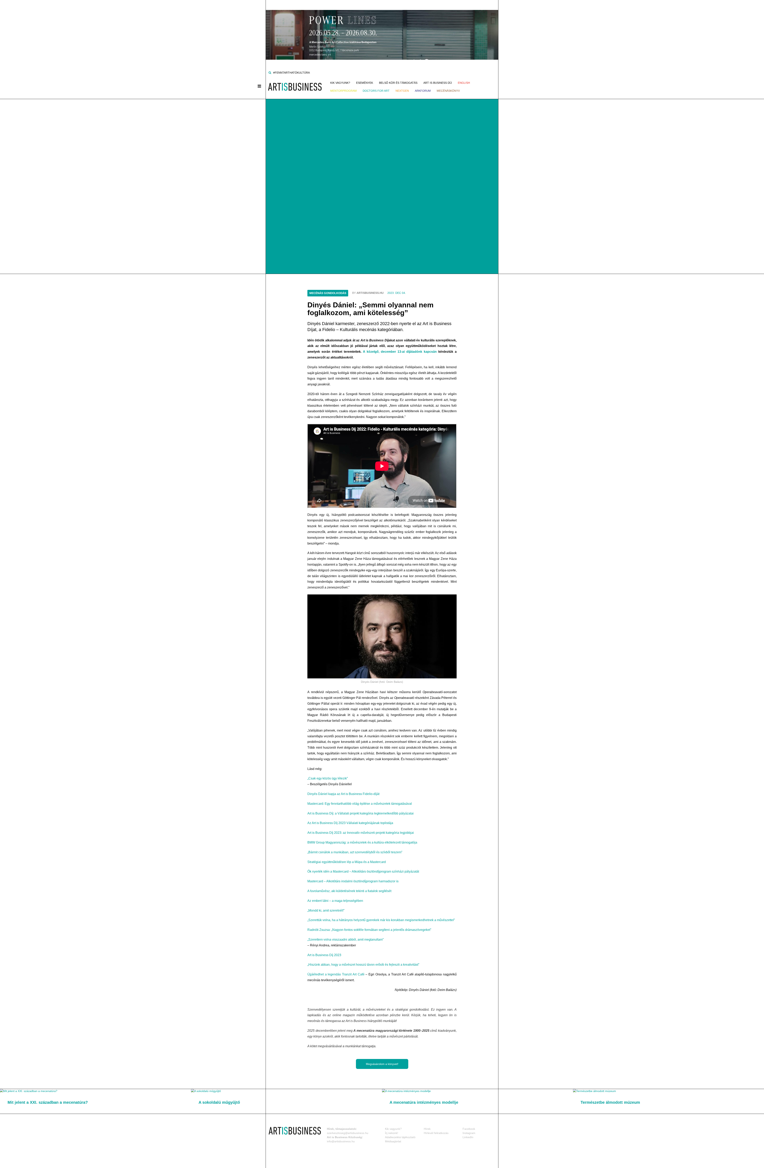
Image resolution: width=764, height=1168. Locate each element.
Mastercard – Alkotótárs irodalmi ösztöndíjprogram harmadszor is (353, 881)
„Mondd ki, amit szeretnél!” (325, 910)
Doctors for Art (376, 90)
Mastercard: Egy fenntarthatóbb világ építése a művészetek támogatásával (359, 803)
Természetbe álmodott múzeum (610, 1102)
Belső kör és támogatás (398, 82)
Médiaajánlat (393, 1141)
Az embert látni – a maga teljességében (335, 900)
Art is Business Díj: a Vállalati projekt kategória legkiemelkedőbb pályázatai (360, 813)
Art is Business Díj (437, 82)
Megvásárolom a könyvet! (382, 1064)
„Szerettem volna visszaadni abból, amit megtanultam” (345, 939)
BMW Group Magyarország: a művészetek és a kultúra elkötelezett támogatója (362, 842)
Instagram (469, 1133)
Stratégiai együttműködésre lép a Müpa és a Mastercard (346, 862)
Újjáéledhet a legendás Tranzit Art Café (336, 974)
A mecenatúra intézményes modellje (424, 1102)
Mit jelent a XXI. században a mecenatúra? (48, 1102)
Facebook (469, 1128)
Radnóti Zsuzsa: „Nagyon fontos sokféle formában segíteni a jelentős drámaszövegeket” (369, 929)
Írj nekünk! (391, 1133)
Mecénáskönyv (448, 90)
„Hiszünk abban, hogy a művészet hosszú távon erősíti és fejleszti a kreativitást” (363, 964)
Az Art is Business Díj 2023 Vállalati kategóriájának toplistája (350, 823)
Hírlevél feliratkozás (436, 1133)
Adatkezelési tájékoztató (400, 1137)
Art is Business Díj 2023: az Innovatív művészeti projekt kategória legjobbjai (360, 832)
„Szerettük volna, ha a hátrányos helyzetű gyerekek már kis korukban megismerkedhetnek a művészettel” (381, 920)
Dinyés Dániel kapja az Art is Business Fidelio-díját (343, 794)
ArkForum (423, 90)
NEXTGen (402, 90)
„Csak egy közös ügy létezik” (327, 778)
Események (364, 82)
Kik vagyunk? (340, 82)
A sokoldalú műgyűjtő (219, 1102)
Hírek (427, 1128)
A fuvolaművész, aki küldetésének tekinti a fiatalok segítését (349, 891)
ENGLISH (464, 82)
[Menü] (259, 86)
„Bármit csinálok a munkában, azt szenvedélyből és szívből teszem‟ (354, 852)
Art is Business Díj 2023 (324, 955)
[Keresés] (270, 72)
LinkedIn (468, 1137)
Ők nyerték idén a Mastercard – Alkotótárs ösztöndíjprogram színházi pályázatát (363, 871)
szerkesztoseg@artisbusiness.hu (347, 1133)
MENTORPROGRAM (343, 90)
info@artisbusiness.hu (341, 1141)
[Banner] (382, 29)
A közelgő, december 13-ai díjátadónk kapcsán (400, 351)
